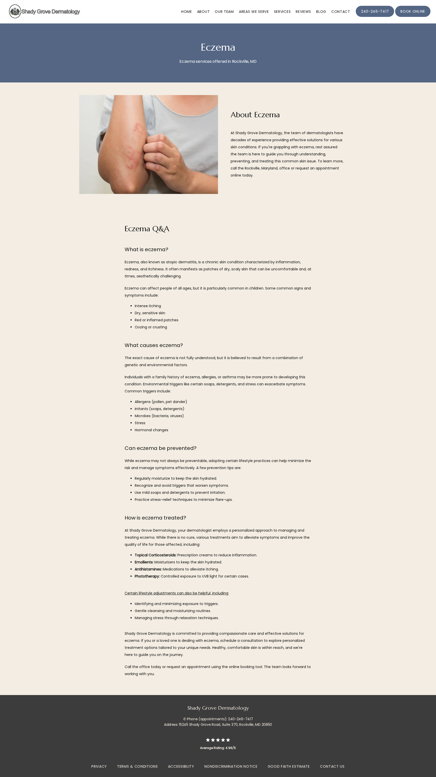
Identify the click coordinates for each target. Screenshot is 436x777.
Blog (321, 11)
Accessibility (181, 766)
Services (282, 11)
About (203, 11)
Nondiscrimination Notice (231, 766)
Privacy (99, 766)
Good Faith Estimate (289, 766)
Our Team (224, 11)
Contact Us (332, 766)
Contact (340, 11)
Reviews (303, 11)
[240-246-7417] (375, 16)
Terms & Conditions (137, 766)
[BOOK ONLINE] (413, 16)
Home (186, 11)
